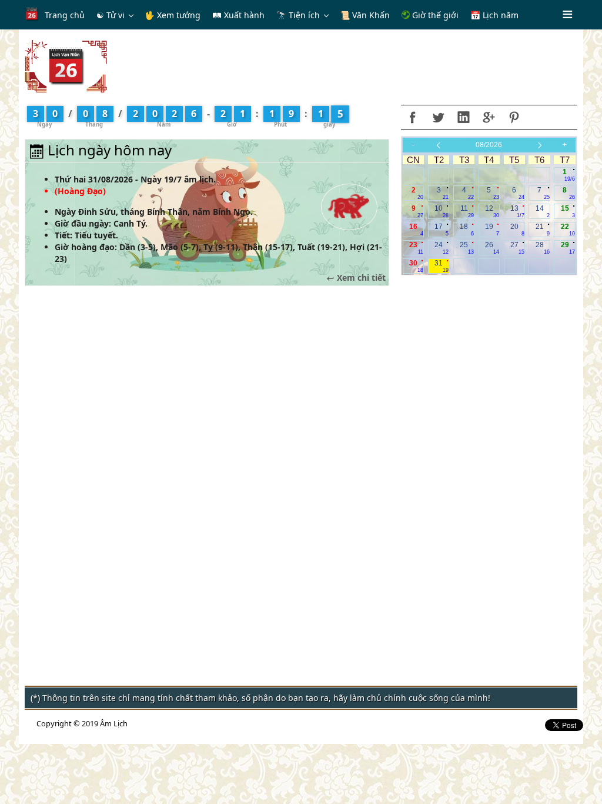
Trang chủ (65, 15)
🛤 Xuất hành (238, 15)
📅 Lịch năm (494, 15)
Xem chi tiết (360, 278)
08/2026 (489, 145)
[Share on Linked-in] (463, 117)
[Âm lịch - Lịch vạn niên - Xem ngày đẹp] (65, 65)
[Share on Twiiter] (438, 117)
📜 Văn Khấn (365, 15)
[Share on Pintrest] (514, 117)
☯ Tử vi (110, 15)
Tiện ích (304, 15)
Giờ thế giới (434, 15)
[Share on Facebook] (412, 117)
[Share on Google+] (488, 117)
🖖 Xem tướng (172, 15)
